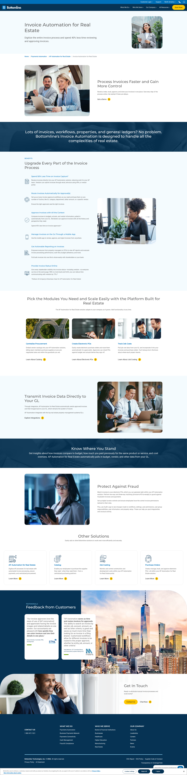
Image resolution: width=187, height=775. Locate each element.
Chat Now (144, 702)
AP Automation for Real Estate (60, 56)
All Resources (164, 7)
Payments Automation (39, 56)
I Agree (158, 771)
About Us (133, 730)
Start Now (179, 7)
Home (27, 56)
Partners (133, 740)
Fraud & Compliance (67, 743)
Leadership (134, 733)
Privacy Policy (29, 762)
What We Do (124, 7)
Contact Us (131, 702)
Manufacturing (100, 743)
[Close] (184, 771)
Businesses (99, 733)
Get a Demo (102, 99)
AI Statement (40, 762)
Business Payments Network (69, 733)
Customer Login (146, 2)
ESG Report (130, 759)
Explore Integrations (32, 418)
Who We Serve (138, 7)
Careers (132, 737)
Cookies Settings (129, 771)
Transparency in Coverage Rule (151, 763)
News (132, 743)
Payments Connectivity (68, 737)
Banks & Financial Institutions (105, 730)
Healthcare (98, 737)
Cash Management (66, 740)
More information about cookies (12, 773)
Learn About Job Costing (127, 359)
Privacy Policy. (96, 771)
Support (158, 2)
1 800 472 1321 (30, 733)
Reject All (144, 771)
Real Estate (99, 747)
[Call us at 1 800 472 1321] (180, 2)
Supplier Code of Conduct (153, 759)
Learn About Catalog (34, 359)
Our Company (151, 7)
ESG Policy (139, 759)
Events (132, 747)
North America (169, 2)
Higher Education (101, 740)
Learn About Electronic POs (82, 359)
